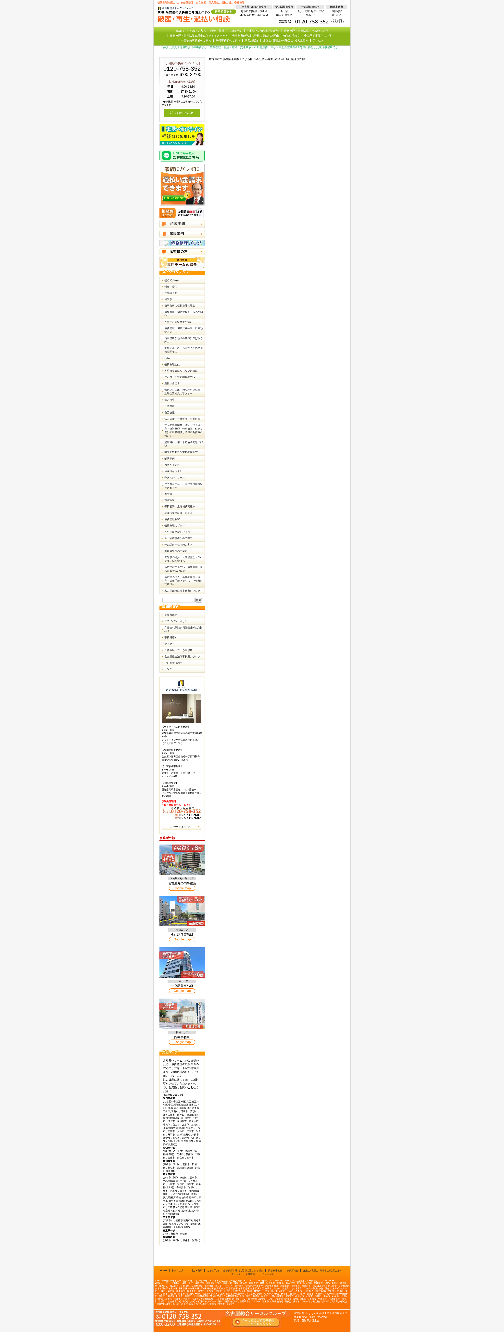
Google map (182, 888)
